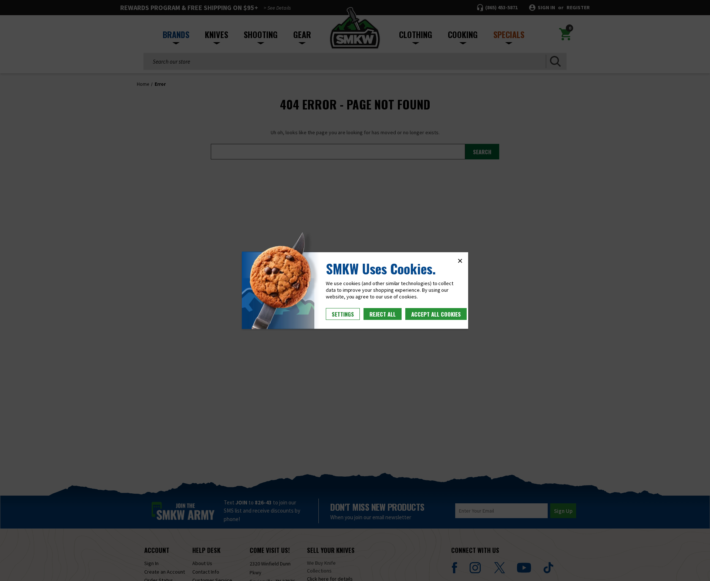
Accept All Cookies (436, 314)
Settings (343, 314)
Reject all (382, 314)
